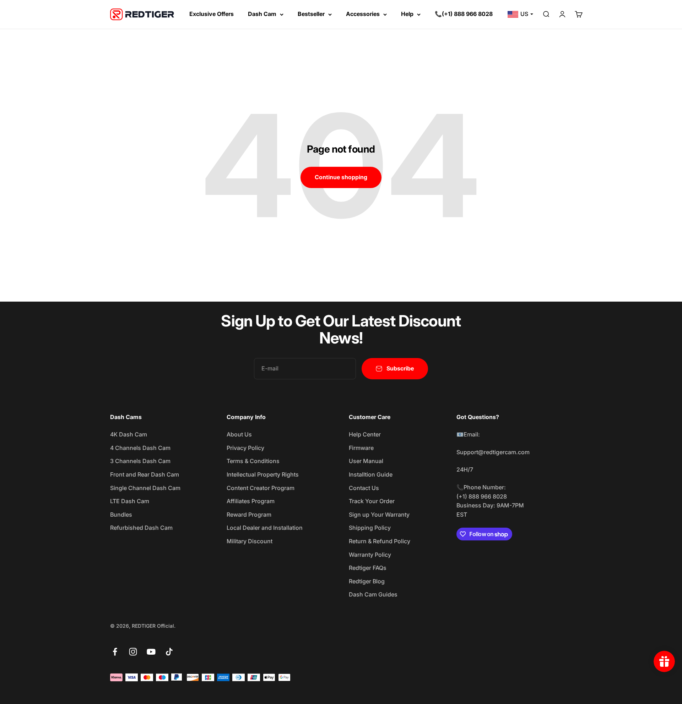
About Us (239, 434)
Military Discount (249, 541)
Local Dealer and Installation (265, 527)
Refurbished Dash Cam (141, 527)
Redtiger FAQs (367, 567)
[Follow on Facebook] (115, 651)
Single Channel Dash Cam (145, 487)
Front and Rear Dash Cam (144, 474)
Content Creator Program (260, 487)
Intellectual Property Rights (263, 474)
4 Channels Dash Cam (140, 447)
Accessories (363, 13)
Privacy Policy (245, 447)
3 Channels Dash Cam (140, 460)
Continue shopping (341, 177)
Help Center (365, 434)
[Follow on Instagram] (133, 651)
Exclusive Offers (211, 13)
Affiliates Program (251, 501)
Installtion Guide (371, 474)
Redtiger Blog (367, 581)
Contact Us (364, 487)
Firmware (361, 447)
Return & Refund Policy (379, 541)
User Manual (366, 460)
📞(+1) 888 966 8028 (464, 13)
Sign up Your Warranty (379, 514)
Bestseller (311, 13)
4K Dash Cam (128, 434)
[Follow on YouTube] (151, 651)
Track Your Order (372, 501)
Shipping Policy (370, 527)
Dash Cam (262, 13)
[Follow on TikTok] (169, 651)
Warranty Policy (370, 554)
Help (407, 13)
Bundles (121, 514)
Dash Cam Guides (373, 594)
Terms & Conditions (253, 460)
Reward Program (249, 514)
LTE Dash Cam (129, 501)
